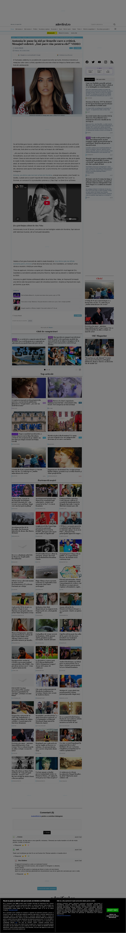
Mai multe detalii (13, 910)
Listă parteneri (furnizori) (63, 915)
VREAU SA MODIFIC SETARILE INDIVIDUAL (113, 916)
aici (16, 922)
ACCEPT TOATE (113, 910)
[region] (63, 915)
